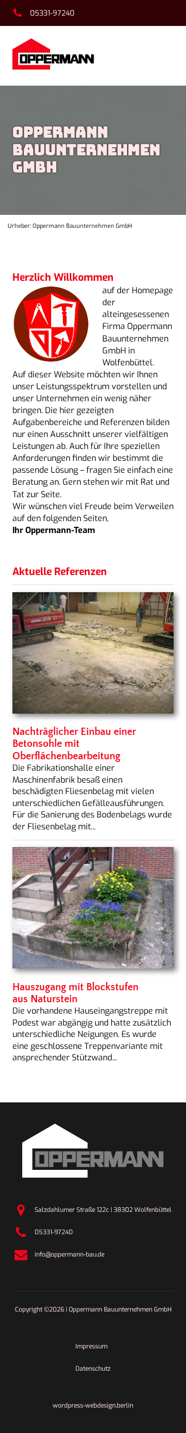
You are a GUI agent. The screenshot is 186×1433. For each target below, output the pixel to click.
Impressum (91, 1346)
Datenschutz (93, 1368)
